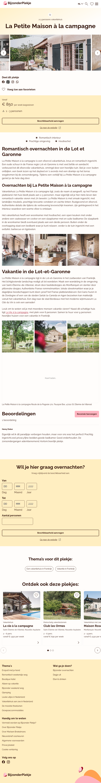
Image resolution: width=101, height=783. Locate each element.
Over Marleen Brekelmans (14, 732)
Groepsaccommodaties (13, 710)
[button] (98, 53)
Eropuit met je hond (11, 670)
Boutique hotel (8, 679)
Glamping (6, 692)
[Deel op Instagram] (12, 82)
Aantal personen (11, 515)
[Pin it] (8, 82)
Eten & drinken (59, 679)
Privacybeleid (8, 745)
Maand (18, 492)
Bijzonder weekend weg (13, 688)
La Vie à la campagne (17, 312)
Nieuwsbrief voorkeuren (13, 736)
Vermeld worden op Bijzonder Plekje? (19, 723)
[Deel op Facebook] (3, 82)
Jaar (29, 492)
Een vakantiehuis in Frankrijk (39, 569)
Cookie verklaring (10, 749)
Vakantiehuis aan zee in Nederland (17, 701)
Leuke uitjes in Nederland (13, 697)
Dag (4, 492)
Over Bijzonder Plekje (11, 727)
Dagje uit (57, 675)
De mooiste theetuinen (12, 706)
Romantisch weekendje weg (14, 675)
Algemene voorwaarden (13, 740)
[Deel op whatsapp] (17, 82)
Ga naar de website (48, 128)
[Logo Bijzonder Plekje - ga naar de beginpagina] (17, 4)
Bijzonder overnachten (63, 670)
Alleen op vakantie (10, 683)
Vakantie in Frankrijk (66, 569)
